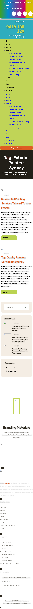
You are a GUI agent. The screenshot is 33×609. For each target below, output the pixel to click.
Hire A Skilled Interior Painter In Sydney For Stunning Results (20, 339)
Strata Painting (14, 75)
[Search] (25, 307)
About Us (3, 507)
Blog (7, 84)
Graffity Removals (15, 72)
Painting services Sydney (14, 368)
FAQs (7, 81)
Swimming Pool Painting (17, 62)
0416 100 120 (15, 28)
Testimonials (10, 87)
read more (7, 238)
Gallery (8, 78)
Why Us (8, 47)
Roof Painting (13, 66)
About (8, 44)
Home (8, 41)
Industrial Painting (15, 59)
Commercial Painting (16, 56)
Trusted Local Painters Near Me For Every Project (20, 328)
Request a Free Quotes (8, 525)
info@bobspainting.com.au (11, 585)
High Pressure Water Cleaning (19, 69)
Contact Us (9, 90)
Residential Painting (15, 53)
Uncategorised (11, 371)
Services (8, 50)
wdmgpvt (6, 195)
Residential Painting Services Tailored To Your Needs (16, 203)
